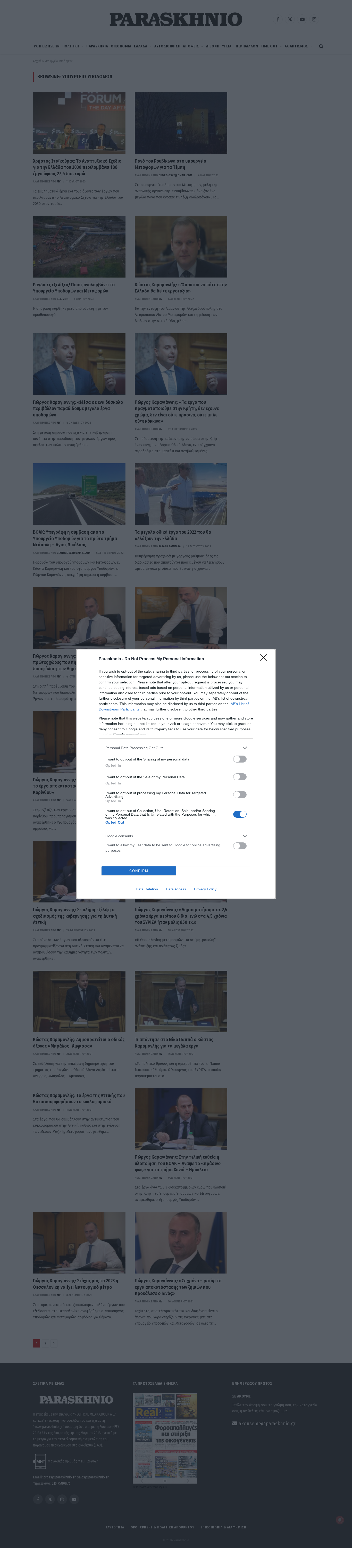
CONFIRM (138, 871)
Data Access (176, 889)
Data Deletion (147, 889)
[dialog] (176, 774)
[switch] (240, 759)
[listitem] (176, 747)
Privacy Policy (205, 889)
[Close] (265, 659)
